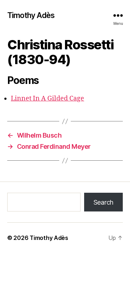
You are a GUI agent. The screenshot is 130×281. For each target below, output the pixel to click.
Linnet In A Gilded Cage (47, 98)
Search (103, 202)
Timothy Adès (31, 15)
